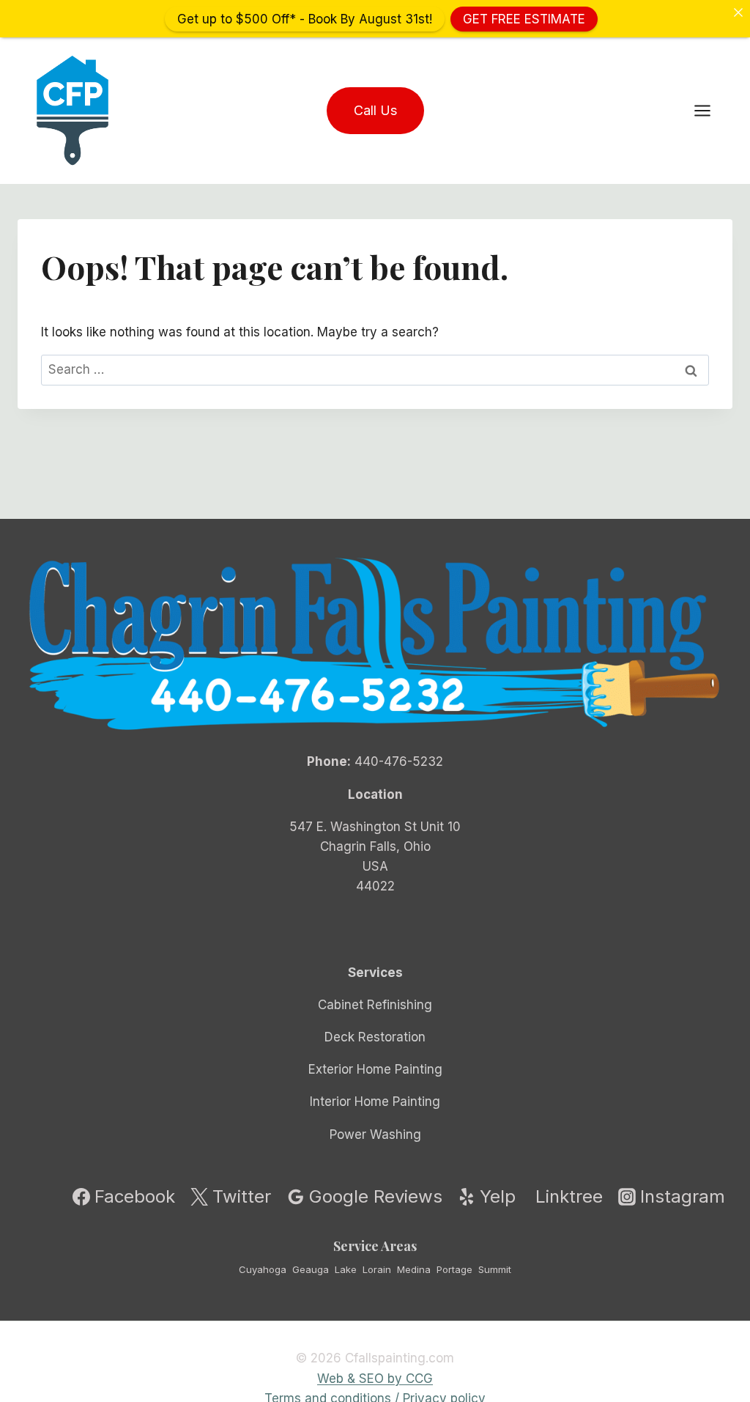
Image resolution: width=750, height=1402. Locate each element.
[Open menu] (709, 110)
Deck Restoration (375, 1037)
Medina (414, 1269)
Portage (454, 1269)
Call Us (375, 110)
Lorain (377, 1269)
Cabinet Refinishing (375, 1004)
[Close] (738, 12)
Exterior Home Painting (375, 1069)
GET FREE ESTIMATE (524, 18)
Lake (346, 1269)
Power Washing (375, 1134)
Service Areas (375, 1246)
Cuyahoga (262, 1269)
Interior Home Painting (375, 1101)
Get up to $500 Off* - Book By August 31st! (304, 18)
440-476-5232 (398, 761)
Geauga (310, 1269)
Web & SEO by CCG (375, 1378)
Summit (494, 1269)
